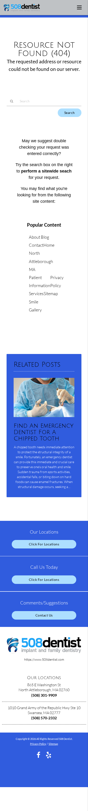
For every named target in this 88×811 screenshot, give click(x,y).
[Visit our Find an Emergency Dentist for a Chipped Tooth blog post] (44, 418)
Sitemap (51, 293)
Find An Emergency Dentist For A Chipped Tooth (43, 432)
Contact (36, 245)
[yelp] (48, 754)
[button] (80, 6)
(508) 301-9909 (44, 695)
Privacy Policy (38, 743)
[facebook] (38, 754)
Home (48, 245)
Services (36, 293)
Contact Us (44, 615)
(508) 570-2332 (44, 718)
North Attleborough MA (41, 261)
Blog (45, 237)
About (34, 237)
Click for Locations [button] (44, 544)
